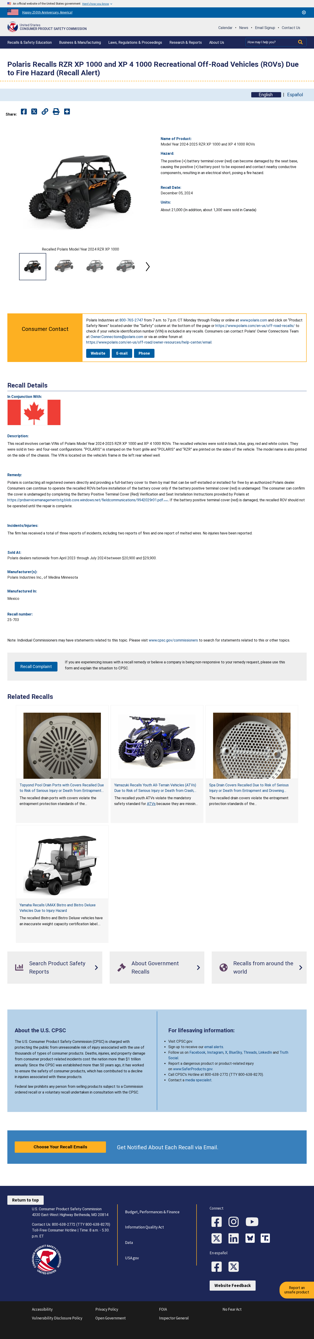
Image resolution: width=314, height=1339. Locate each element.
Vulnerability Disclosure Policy (57, 1318)
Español (295, 94)
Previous (12, 266)
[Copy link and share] (45, 111)
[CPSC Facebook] (218, 1222)
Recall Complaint (36, 666)
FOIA (163, 1309)
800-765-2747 (131, 320)
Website (98, 353)
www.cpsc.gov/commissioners (173, 640)
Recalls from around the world (263, 967)
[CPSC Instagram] (235, 1222)
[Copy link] (67, 111)
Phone (144, 353)
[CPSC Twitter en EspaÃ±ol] (235, 1267)
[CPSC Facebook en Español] (218, 1267)
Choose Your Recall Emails (60, 1146)
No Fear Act (232, 1309)
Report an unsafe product (296, 1290)
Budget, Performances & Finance (152, 1211)
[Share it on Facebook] (23, 111)
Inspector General (174, 1318)
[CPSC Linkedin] (235, 1239)
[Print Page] (56, 111)
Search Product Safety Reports (57, 967)
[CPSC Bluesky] (251, 1239)
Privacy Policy (106, 1309)
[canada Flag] (34, 412)
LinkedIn (265, 1052)
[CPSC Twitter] (218, 1239)
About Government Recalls (155, 967)
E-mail (122, 353)
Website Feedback (232, 1285)
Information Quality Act (144, 1227)
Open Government (110, 1318)
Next (147, 266)
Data (129, 1242)
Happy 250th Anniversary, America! (47, 12)
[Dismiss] (304, 12)
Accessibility (42, 1309)
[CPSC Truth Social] (266, 1239)
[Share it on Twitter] (34, 111)
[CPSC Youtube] (253, 1222)
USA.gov (132, 1257)
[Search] (300, 42)
